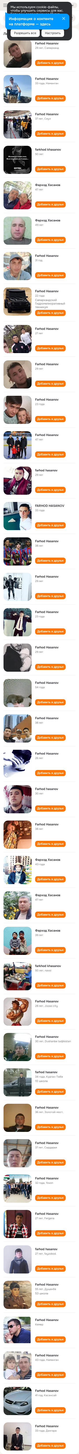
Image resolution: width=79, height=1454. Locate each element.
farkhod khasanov (48, 149)
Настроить (53, 33)
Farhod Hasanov (47, 43)
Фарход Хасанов (47, 185)
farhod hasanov (46, 470)
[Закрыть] (63, 19)
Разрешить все (25, 33)
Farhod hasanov (46, 789)
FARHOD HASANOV (49, 506)
